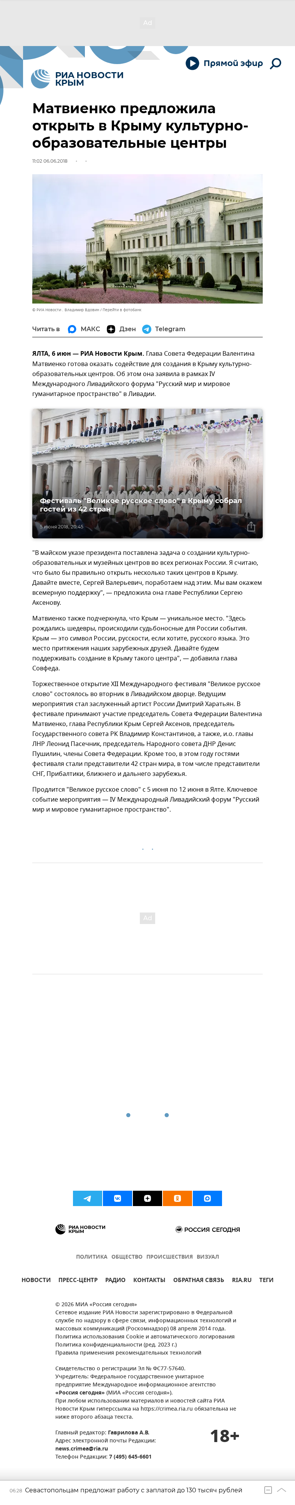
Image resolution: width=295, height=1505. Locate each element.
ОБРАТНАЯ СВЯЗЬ (198, 1281)
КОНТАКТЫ (149, 1281)
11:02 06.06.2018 (50, 161)
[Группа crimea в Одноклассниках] (177, 1198)
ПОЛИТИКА (92, 1257)
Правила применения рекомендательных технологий (128, 1353)
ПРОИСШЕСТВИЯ (169, 1257)
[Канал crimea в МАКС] (207, 1198)
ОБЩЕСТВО (127, 1257)
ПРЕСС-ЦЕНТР (78, 1281)
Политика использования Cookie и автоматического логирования (145, 1337)
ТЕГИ (266, 1281)
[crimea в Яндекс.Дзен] (147, 1198)
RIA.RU (242, 1281)
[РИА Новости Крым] (77, 78)
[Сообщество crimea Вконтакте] (117, 1198)
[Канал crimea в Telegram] (87, 1198)
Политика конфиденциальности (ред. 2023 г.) (116, 1345)
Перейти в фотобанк (122, 310)
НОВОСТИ (36, 1281)
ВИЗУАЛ (208, 1257)
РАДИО (115, 1281)
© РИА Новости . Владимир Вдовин (65, 310)
